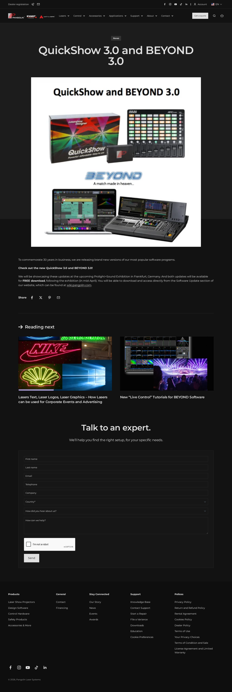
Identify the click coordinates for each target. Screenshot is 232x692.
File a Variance (139, 619)
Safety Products (17, 619)
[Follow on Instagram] (19, 667)
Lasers (62, 15)
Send (31, 558)
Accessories (95, 15)
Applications (116, 15)
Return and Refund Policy (190, 607)
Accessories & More (19, 625)
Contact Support (140, 607)
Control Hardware (18, 613)
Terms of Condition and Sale (191, 642)
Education (136, 631)
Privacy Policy (183, 602)
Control (77, 15)
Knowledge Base (140, 602)
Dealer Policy (182, 625)
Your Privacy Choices (187, 637)
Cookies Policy (183, 619)
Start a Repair (138, 613)
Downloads (137, 625)
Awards (93, 619)
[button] (217, 4)
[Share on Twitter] (40, 297)
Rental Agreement (186, 613)
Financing (62, 607)
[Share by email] (58, 297)
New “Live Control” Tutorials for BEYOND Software (162, 397)
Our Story (95, 602)
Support (134, 15)
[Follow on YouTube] (27, 667)
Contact (165, 15)
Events (93, 613)
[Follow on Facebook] (10, 667)
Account (200, 4)
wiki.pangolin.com (79, 285)
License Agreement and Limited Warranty (194, 650)
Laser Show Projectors (21, 602)
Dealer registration (18, 4)
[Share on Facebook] (32, 297)
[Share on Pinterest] (49, 297)
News (116, 38)
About (150, 15)
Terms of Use (182, 631)
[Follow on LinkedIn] (45, 667)
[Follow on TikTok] (36, 667)
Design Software (18, 607)
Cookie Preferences (141, 637)
